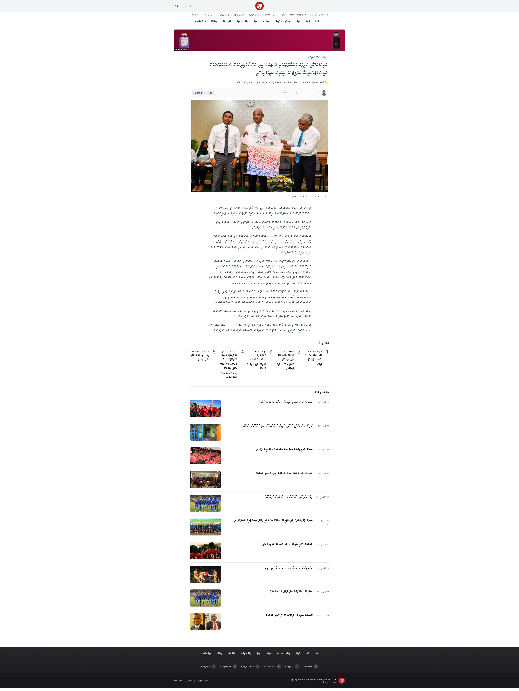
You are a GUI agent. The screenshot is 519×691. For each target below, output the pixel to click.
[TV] (184, 6)
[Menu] (342, 6)
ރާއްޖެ (317, 21)
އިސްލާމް (214, 21)
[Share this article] (210, 93)
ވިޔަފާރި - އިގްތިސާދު (282, 21)
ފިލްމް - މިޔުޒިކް (242, 21)
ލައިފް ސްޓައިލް (200, 21)
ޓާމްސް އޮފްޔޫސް (178, 680)
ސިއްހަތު (266, 21)
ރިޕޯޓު (255, 21)
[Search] (176, 6)
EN (191, 6)
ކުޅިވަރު (297, 21)
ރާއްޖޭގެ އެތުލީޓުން (314, 57)
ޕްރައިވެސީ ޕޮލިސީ (202, 680)
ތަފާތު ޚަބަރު (226, 21)
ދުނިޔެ (308, 21)
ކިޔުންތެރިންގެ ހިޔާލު (190, 680)
